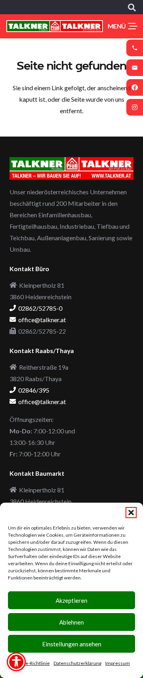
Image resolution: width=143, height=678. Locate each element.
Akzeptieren (71, 600)
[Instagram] (134, 107)
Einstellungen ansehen (71, 644)
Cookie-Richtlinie (31, 663)
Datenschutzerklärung (77, 663)
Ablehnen (71, 622)
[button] (131, 513)
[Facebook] (134, 87)
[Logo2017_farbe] (54, 26)
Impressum (117, 663)
